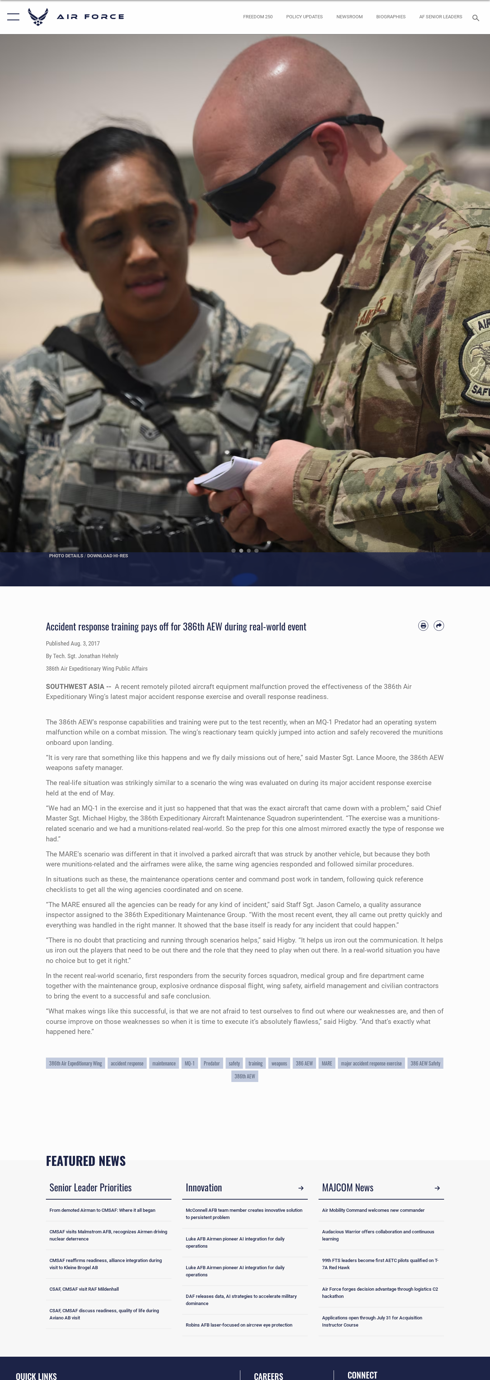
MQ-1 (190, 1063)
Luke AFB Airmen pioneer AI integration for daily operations (235, 1242)
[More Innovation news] (301, 1188)
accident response (127, 1063)
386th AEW (245, 1076)
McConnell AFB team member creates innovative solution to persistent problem (244, 1214)
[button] (11, 17)
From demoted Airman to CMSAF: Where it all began (102, 1210)
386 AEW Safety (425, 1063)
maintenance (164, 1063)
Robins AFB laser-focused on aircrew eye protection (239, 1325)
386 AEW (304, 1063)
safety (234, 1063)
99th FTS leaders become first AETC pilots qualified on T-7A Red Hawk (380, 1264)
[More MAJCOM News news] (437, 1188)
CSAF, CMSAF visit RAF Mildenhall (84, 1289)
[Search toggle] (477, 17)
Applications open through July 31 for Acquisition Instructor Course (372, 1321)
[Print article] (423, 625)
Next (465, 310)
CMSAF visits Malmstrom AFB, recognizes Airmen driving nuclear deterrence (108, 1235)
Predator (212, 1063)
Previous (24, 310)
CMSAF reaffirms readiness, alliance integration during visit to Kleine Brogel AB (106, 1264)
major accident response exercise (371, 1063)
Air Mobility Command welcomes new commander (373, 1210)
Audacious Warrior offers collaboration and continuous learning (378, 1235)
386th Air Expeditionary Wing (75, 1063)
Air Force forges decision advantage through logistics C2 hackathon (380, 1292)
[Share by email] (439, 625)
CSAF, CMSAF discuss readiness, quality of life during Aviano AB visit (104, 1314)
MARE (327, 1063)
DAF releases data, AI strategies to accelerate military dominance (241, 1300)
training (256, 1063)
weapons (279, 1063)
